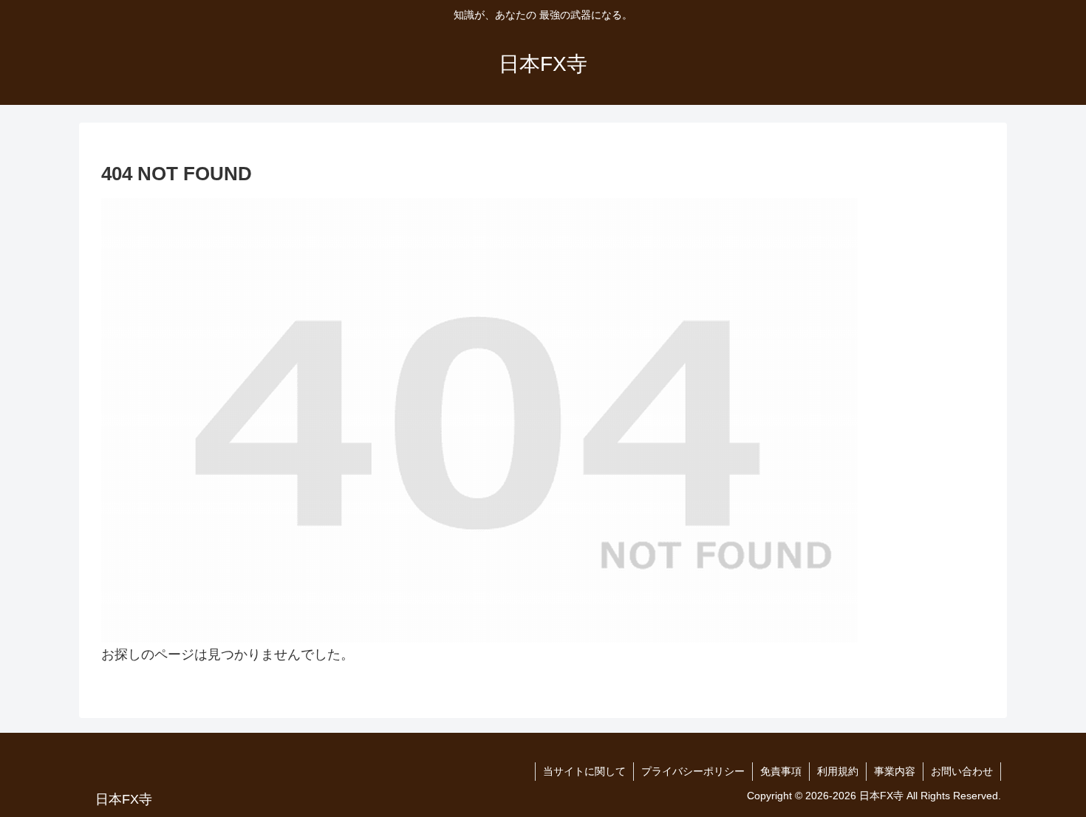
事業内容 (894, 771)
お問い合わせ (962, 771)
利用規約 (837, 771)
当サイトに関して (584, 771)
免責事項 (781, 771)
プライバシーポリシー (693, 771)
